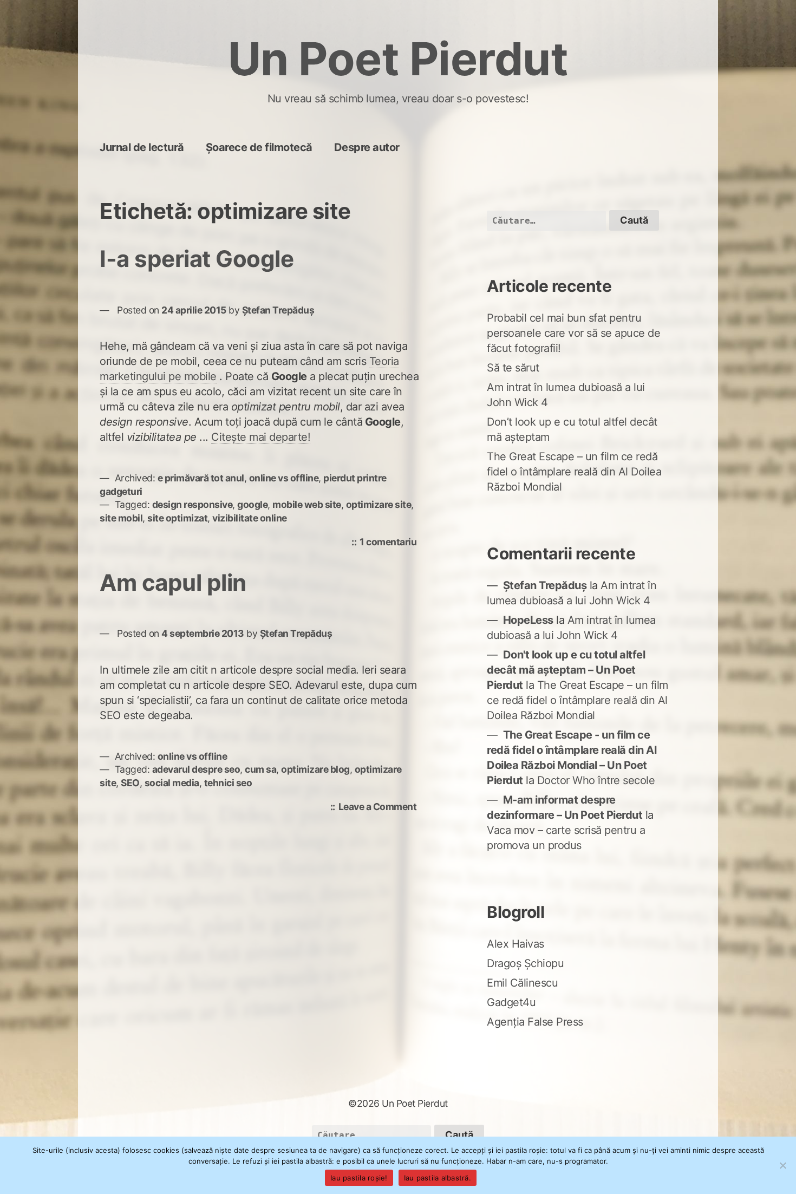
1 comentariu (391, 543)
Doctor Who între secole (596, 780)
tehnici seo (228, 782)
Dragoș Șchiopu (525, 963)
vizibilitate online (249, 518)
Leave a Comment (380, 807)
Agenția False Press (535, 1021)
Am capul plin (173, 582)
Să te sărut (513, 367)
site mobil (121, 518)
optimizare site (379, 504)
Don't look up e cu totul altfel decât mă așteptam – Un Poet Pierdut (566, 669)
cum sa (260, 769)
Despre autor (367, 147)
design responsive (192, 504)
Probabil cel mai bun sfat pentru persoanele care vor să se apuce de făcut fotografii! (573, 333)
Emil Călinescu (522, 982)
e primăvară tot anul (201, 478)
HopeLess (528, 620)
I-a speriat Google (196, 258)
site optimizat (177, 518)
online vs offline (284, 478)
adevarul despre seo (196, 769)
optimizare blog (315, 769)
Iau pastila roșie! (359, 1177)
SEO (130, 782)
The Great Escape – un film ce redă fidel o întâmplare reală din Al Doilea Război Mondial (574, 471)
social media (172, 782)
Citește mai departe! (260, 436)
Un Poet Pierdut (398, 58)
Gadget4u (511, 1002)
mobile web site (306, 504)
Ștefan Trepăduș (278, 310)
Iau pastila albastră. (437, 1177)
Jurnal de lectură (142, 147)
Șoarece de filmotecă (259, 147)
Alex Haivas (515, 943)
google (252, 504)
